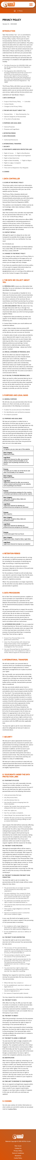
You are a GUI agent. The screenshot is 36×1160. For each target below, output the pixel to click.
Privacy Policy (18, 1151)
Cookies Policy (12, 1109)
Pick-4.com (18, 1146)
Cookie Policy (18, 1158)
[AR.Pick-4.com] (9, 4)
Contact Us (18, 1148)
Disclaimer (18, 1156)
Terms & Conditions (18, 1153)
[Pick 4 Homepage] (15, 11)
